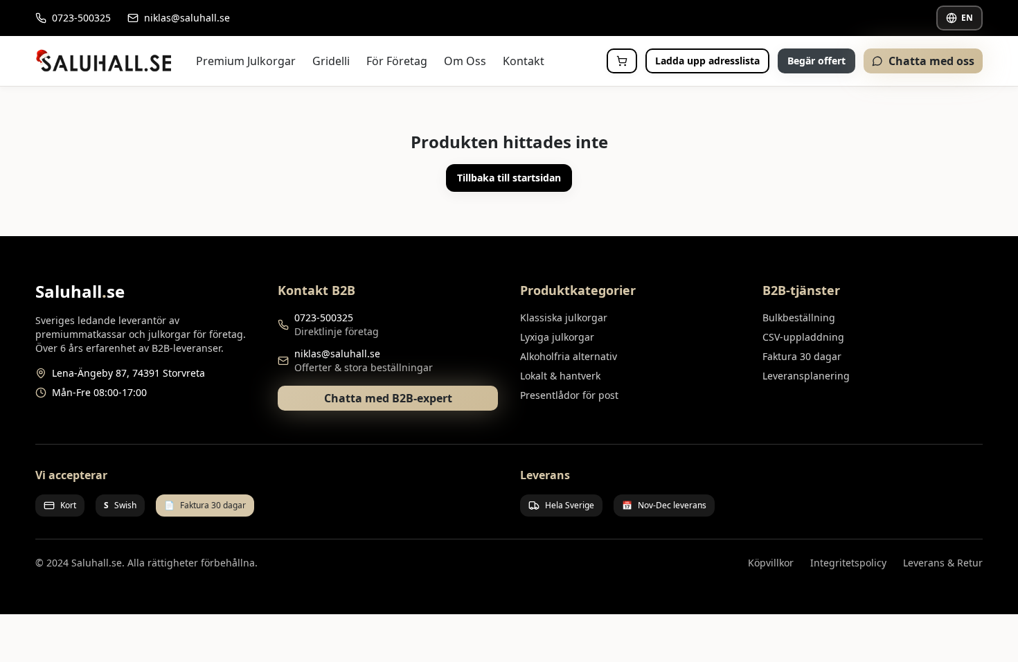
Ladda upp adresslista (707, 60)
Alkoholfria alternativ (568, 356)
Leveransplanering (806, 375)
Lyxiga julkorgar (557, 336)
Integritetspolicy (848, 562)
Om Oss (465, 61)
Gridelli (331, 61)
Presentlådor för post (569, 395)
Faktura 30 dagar (801, 356)
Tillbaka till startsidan (509, 177)
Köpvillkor (771, 562)
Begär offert (816, 60)
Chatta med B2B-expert (388, 398)
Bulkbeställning (798, 317)
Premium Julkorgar (246, 61)
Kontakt (523, 61)
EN (967, 18)
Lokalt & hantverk (560, 375)
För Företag (396, 61)
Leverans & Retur (943, 562)
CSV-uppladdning (803, 336)
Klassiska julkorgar (563, 317)
